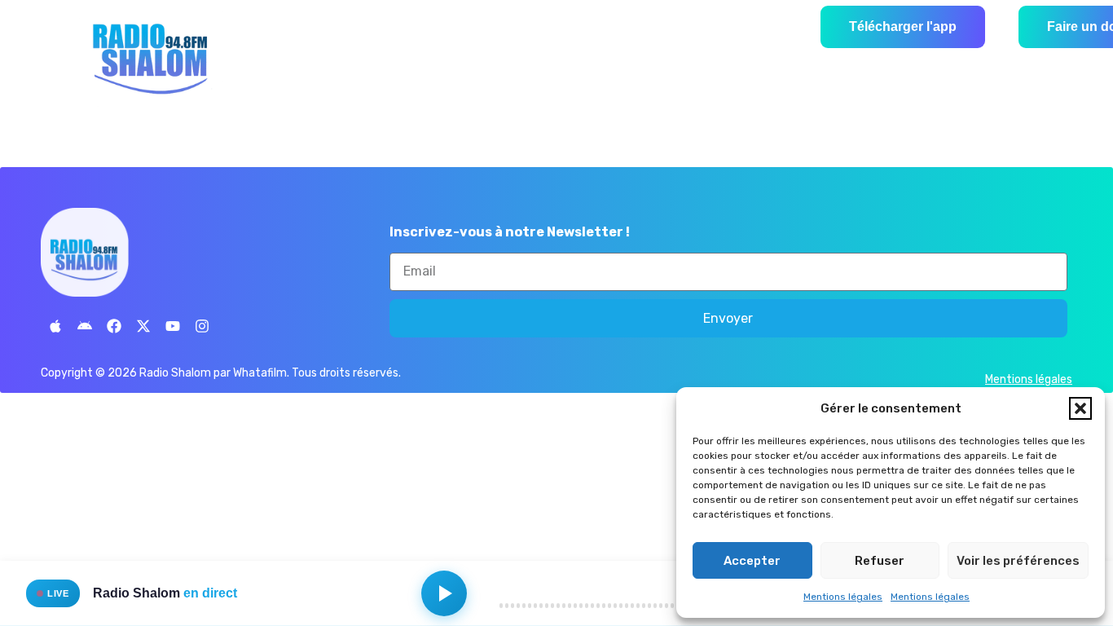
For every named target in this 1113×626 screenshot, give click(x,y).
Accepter (752, 560)
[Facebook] (114, 326)
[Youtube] (172, 326)
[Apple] (55, 326)
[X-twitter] (143, 326)
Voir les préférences (1018, 560)
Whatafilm (260, 373)
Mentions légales (842, 596)
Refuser (879, 560)
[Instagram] (202, 326)
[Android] (84, 326)
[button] (1080, 408)
